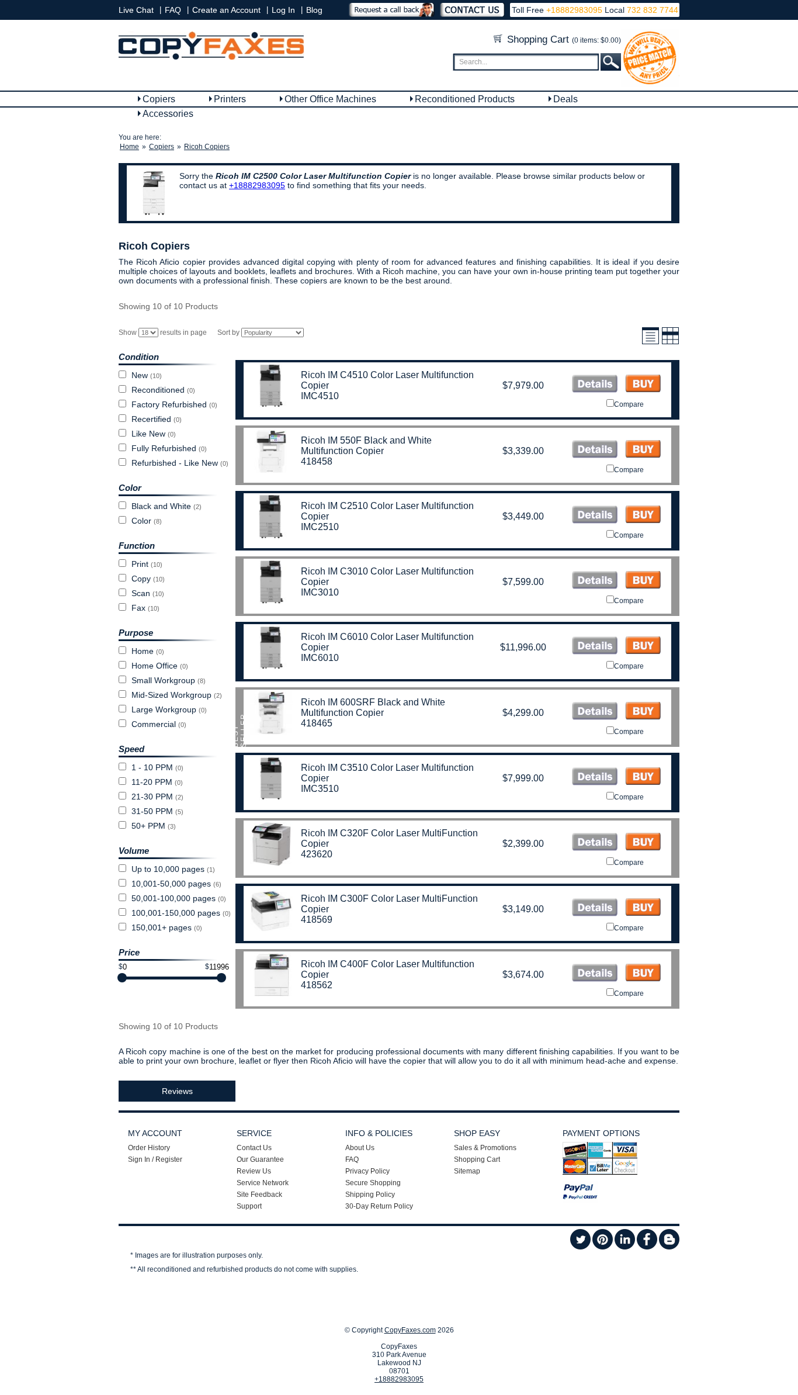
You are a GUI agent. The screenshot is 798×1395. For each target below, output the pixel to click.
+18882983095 (574, 10)
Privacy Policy (367, 1171)
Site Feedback (259, 1194)
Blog (314, 10)
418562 (316, 985)
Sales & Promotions (485, 1148)
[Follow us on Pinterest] (602, 1247)
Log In (283, 10)
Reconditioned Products (465, 99)
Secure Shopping (373, 1183)
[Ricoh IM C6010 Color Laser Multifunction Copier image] (594, 646)
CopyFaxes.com (410, 1330)
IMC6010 (320, 658)
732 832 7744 (651, 10)
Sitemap (467, 1171)
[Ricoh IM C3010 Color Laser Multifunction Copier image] (594, 581)
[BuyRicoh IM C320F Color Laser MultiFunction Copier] (643, 843)
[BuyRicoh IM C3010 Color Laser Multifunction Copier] (643, 581)
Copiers (159, 99)
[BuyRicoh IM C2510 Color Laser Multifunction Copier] (643, 516)
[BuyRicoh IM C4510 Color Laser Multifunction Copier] (643, 385)
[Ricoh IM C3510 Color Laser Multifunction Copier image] (594, 777)
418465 (316, 723)
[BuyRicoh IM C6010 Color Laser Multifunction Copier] (643, 646)
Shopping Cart (562, 39)
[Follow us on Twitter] (580, 1247)
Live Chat (136, 10)
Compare (629, 404)
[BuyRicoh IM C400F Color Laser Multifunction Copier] (643, 974)
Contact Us (254, 1148)
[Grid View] (670, 342)
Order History (149, 1148)
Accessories (168, 114)
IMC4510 (320, 396)
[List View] (650, 342)
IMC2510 (320, 527)
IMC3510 (320, 789)
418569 (316, 920)
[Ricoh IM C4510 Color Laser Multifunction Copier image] (594, 385)
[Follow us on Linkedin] (625, 1247)
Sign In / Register (155, 1159)
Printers (230, 99)
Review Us (254, 1171)
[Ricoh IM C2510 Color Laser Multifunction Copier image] (594, 516)
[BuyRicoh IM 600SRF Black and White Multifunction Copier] (643, 712)
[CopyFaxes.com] (211, 57)
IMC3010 (320, 592)
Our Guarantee (260, 1159)
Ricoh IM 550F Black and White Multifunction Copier (366, 445)
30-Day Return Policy (379, 1206)
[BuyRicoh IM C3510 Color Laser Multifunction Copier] (643, 777)
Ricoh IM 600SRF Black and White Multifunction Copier (373, 707)
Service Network (263, 1183)
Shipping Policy (370, 1194)
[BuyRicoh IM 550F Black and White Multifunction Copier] (643, 450)
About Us (359, 1148)
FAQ (173, 10)
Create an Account (226, 10)
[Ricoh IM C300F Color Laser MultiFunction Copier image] (594, 908)
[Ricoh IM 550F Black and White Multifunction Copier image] (594, 450)
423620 (316, 854)
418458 (316, 461)
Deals (565, 99)
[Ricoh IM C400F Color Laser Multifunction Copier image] (594, 974)
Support (249, 1206)
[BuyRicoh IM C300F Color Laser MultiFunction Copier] (643, 908)
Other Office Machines (330, 99)
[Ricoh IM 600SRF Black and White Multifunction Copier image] (594, 712)
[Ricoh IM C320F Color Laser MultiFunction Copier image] (594, 843)
